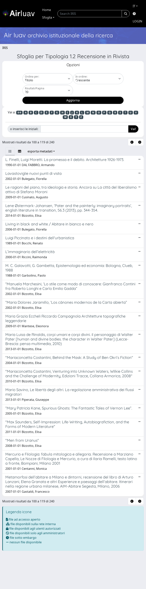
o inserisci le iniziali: (24, 129)
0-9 (19, 112)
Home (46, 10)
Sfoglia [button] (47, 17)
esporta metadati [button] (40, 151)
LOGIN (137, 21)
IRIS (5, 48)
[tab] (10, 151)
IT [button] (134, 6)
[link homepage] (20, 14)
